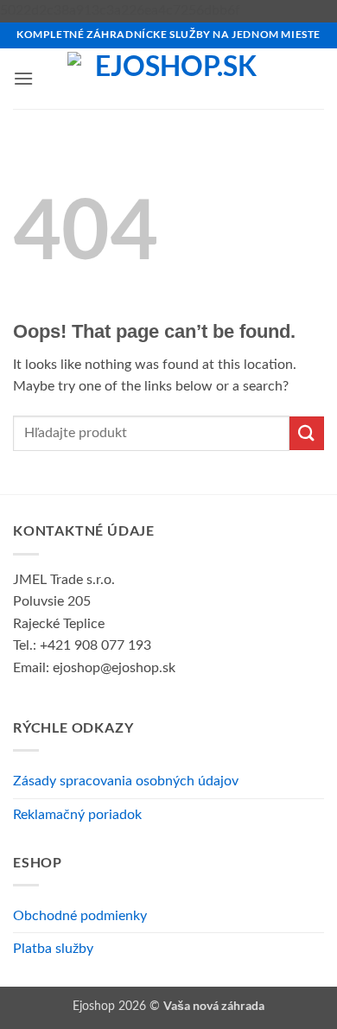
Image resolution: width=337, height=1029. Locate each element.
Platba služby (53, 949)
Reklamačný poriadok (77, 815)
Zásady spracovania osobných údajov (125, 781)
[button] (23, 78)
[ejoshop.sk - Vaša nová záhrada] (168, 78)
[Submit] (306, 433)
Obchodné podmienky (80, 916)
